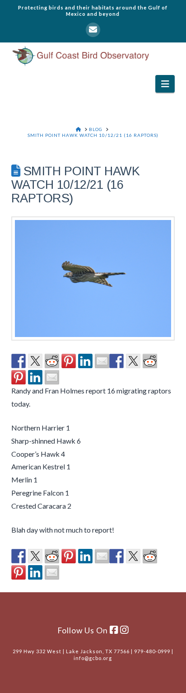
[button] (165, 84)
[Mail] (93, 30)
